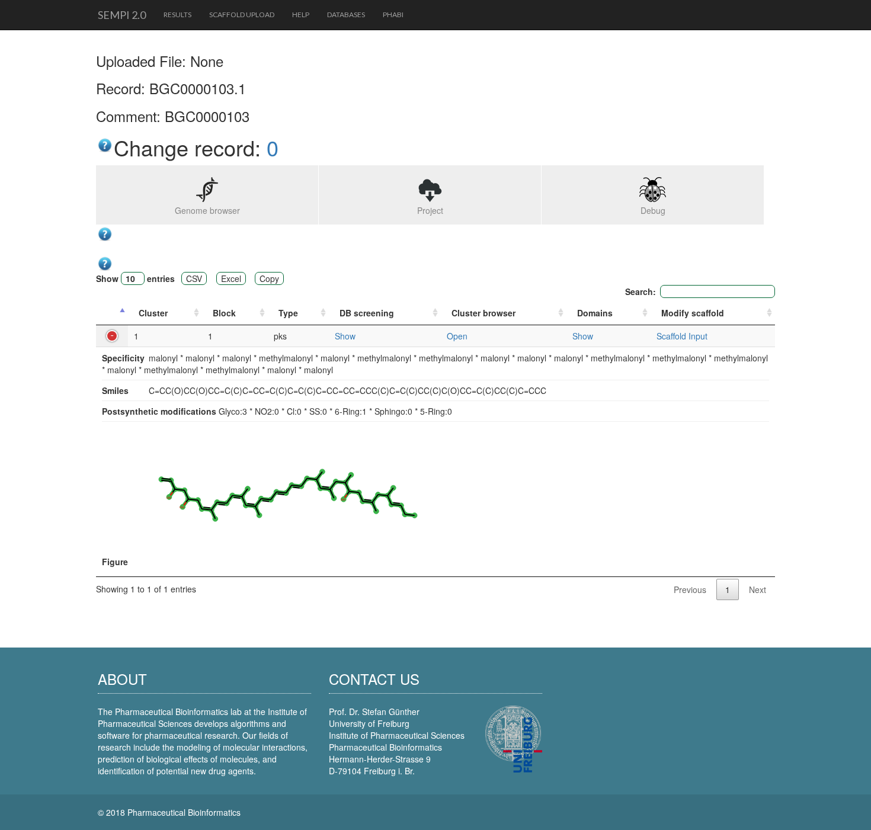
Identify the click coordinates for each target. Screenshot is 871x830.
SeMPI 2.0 (122, 14)
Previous (690, 589)
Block (224, 313)
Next (757, 589)
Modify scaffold (692, 313)
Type (288, 313)
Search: (640, 291)
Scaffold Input (682, 336)
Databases (346, 14)
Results (177, 14)
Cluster (153, 313)
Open (457, 336)
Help (300, 14)
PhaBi (393, 14)
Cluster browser (483, 313)
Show (345, 336)
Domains (595, 313)
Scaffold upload (241, 14)
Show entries (135, 278)
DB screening (367, 313)
